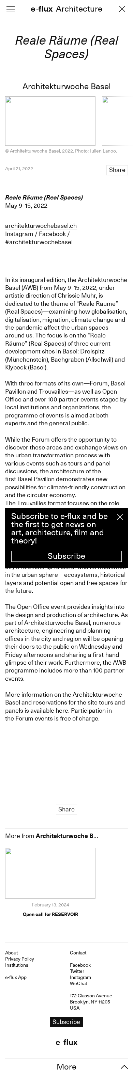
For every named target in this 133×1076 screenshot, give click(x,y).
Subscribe (66, 556)
